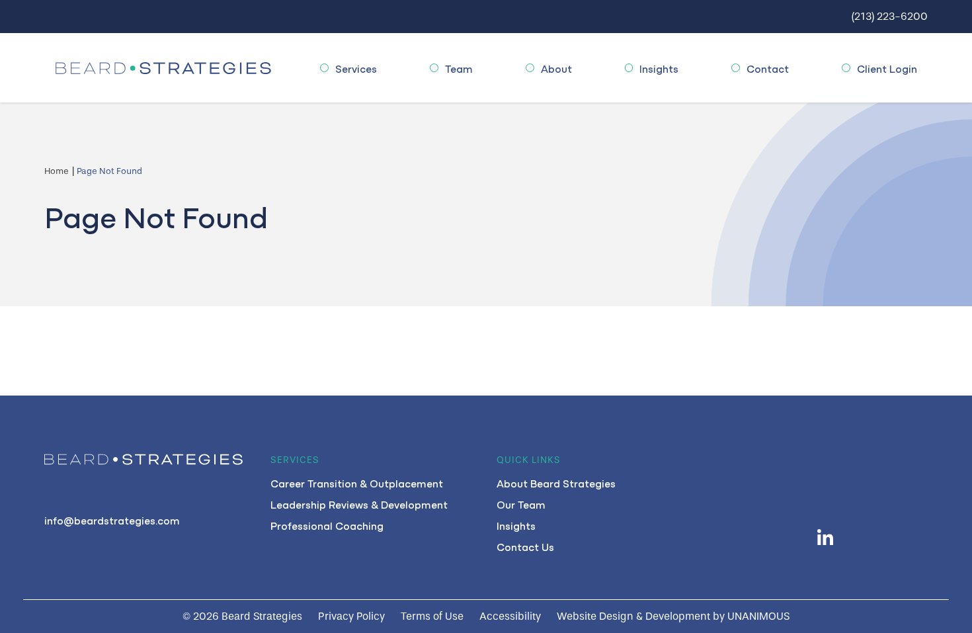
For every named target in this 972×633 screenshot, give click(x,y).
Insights (658, 68)
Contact (768, 68)
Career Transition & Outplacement (356, 483)
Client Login (887, 68)
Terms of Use (432, 616)
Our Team (521, 504)
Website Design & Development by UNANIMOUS (673, 616)
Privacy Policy (351, 616)
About (556, 68)
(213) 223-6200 (890, 16)
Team (459, 68)
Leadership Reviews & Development (359, 504)
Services (356, 68)
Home (56, 171)
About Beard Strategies (556, 483)
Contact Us (525, 546)
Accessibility (510, 616)
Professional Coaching (327, 525)
